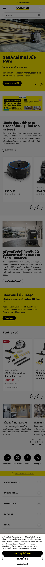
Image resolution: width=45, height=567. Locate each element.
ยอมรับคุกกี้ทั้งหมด (22, 553)
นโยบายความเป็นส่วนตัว (20, 548)
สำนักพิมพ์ (32, 548)
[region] (22, 550)
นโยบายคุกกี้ (7, 548)
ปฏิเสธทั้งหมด (22, 559)
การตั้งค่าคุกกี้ (22, 564)
